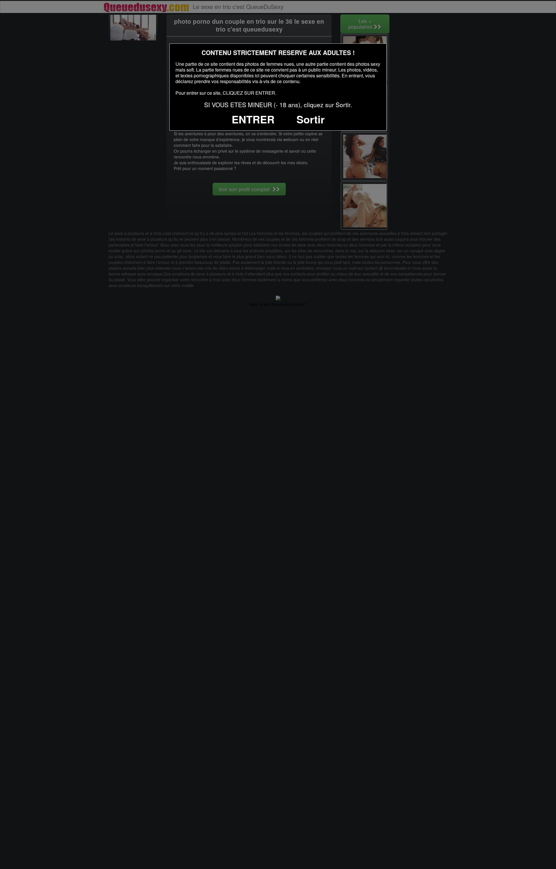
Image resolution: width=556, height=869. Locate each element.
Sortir (311, 119)
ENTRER (253, 119)
